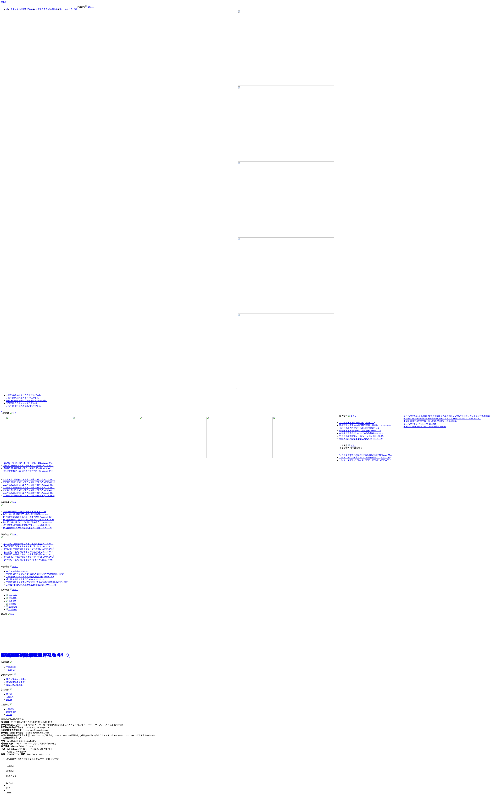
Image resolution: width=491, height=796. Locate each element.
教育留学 (48, 9)
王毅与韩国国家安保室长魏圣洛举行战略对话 (26, 401)
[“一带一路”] (6, 617)
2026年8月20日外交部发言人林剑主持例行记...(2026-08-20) (29, 493)
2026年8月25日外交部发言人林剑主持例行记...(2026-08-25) (29, 485)
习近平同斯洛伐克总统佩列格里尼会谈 (23, 406)
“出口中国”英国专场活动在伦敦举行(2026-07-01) (361, 439)
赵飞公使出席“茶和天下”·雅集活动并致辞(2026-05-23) (27, 514)
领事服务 (23, 9)
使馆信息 (14, 9)
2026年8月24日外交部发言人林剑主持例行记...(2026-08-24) (29, 487)
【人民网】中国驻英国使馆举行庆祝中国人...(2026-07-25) (28, 552)
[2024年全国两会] (13, 617)
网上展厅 (64, 9)
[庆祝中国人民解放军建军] (19, 617)
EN (2, 2)
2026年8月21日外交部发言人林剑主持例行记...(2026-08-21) (29, 490)
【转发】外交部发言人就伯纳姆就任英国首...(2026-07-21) (364, 457)
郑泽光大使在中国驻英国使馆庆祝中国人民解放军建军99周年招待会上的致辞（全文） (442, 418)
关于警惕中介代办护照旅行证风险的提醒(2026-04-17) (30, 577)
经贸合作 (31, 9)
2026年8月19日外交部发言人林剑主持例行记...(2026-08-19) (29, 496)
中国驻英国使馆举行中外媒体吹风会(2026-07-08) (24, 512)
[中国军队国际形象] (15, 617)
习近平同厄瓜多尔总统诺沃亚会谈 (21, 403)
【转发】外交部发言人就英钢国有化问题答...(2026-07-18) (28, 465)
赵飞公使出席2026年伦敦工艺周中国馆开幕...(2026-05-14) (28, 517)
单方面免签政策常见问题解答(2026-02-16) (24, 579)
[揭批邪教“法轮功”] (29, 617)
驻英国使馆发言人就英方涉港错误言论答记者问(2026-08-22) (366, 455)
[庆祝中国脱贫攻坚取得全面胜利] (25, 617)
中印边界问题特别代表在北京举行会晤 (23, 395)
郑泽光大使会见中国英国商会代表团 (420, 424)
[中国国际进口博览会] (4, 617)
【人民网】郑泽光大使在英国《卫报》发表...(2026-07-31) (28, 544)
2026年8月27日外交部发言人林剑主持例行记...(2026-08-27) (29, 479)
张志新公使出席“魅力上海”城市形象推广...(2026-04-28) (27, 522)
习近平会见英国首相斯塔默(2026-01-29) (357, 423)
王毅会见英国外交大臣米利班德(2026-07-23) (359, 428)
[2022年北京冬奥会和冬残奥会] (23, 617)
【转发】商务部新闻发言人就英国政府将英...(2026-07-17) (28, 468)
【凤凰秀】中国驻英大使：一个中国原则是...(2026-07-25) (28, 554)
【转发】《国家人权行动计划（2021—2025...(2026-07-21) (28, 463)
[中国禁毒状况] (21, 617)
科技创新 (56, 9)
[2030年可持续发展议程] (17, 617)
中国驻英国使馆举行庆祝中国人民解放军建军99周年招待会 (430, 421)
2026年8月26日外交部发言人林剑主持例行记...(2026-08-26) (29, 482)
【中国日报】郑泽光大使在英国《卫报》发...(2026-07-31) (28, 546)
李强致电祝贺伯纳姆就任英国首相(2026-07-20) (360, 431)
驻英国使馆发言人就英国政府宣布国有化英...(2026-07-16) (28, 471)
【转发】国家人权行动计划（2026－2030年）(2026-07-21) (365, 460)
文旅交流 (39, 9)
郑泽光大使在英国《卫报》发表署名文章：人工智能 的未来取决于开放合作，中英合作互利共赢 (447, 416)
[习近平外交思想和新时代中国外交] (2, 617)
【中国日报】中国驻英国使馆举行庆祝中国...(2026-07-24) (28, 557)
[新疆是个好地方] (10, 617)
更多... (91, 7)
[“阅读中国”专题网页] (12, 617)
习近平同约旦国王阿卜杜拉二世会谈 (22, 398)
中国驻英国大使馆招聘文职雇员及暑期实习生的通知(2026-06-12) (35, 574)
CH (5, 2)
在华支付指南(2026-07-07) (17, 571)
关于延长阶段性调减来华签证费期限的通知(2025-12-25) (31, 585)
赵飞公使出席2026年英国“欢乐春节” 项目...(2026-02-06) (27, 528)
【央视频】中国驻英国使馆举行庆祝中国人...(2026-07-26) (28, 549)
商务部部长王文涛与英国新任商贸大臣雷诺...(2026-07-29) (364, 425)
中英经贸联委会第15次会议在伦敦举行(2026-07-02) (362, 433)
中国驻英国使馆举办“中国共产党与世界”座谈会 (425, 426)
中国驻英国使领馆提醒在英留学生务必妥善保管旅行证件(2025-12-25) (37, 582)
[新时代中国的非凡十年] (8, 617)
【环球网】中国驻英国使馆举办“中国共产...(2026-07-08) (28, 560)
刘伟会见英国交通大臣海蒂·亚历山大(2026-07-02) (361, 436)
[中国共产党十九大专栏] (27, 617)
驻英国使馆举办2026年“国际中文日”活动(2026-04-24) (26, 525)
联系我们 (73, 9)
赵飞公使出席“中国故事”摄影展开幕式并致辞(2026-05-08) (28, 520)
